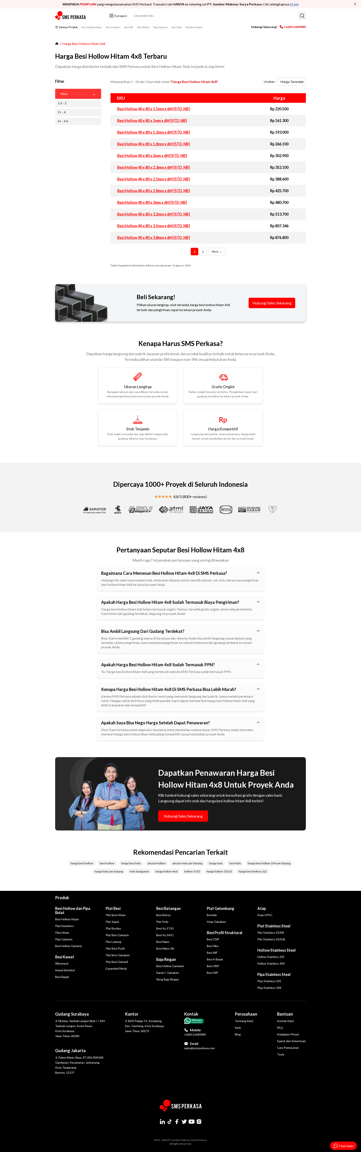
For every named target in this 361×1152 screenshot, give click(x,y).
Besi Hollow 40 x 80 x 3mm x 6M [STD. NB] (152, 202)
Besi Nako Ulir (165, 948)
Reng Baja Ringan (167, 979)
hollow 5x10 (192, 871)
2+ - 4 (62, 112)
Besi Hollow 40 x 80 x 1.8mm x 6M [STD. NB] (153, 144)
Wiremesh (62, 963)
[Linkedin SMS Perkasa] (162, 1121)
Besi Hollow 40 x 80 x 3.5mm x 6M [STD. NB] (153, 226)
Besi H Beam (113, 27)
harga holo (216, 863)
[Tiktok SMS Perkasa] (170, 1121)
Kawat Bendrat (65, 970)
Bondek (212, 915)
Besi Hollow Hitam (91, 27)
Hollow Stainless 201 (271, 957)
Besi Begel (62, 977)
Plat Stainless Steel (273, 926)
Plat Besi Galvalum (118, 955)
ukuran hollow (156, 863)
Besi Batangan (168, 908)
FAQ (280, 1027)
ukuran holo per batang (187, 863)
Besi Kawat (64, 957)
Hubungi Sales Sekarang (271, 303)
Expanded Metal (116, 968)
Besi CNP (213, 939)
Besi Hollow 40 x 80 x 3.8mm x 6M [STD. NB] (153, 237)
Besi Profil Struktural (224, 933)
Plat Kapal (112, 921)
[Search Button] (302, 15)
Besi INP (212, 972)
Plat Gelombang (220, 908)
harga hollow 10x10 (219, 871)
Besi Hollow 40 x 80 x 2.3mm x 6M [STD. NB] (153, 167)
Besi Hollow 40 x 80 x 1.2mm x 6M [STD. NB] (153, 132)
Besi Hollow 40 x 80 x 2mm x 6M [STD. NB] (152, 155)
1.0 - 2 (62, 103)
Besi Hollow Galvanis (68, 946)
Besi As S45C (165, 935)
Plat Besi (113, 908)
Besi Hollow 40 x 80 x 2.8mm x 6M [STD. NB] (153, 190)
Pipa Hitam (62, 932)
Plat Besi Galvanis (117, 935)
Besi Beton (143, 27)
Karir (238, 1027)
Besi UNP (213, 966)
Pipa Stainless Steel (274, 974)
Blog (238, 1034)
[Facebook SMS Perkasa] (177, 1121)
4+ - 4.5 (63, 121)
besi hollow (107, 863)
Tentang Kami (244, 1021)
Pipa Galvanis (160, 27)
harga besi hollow (82, 863)
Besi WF (128, 27)
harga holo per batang (109, 871)
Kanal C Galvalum (167, 972)
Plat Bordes (113, 928)
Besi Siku (177, 27)
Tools (280, 1054)
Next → (217, 251)
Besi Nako (162, 941)
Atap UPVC (265, 915)
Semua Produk (68, 27)
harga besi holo (131, 863)
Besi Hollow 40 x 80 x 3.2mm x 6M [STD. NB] (153, 214)
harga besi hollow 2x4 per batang (269, 863)
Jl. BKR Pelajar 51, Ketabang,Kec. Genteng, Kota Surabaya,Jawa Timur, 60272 (144, 1026)
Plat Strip (162, 921)
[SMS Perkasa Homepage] (70, 15)
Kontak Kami (285, 1021)
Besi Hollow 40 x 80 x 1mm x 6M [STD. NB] (152, 120)
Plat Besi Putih (115, 948)
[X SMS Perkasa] (184, 1121)
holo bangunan (139, 871)
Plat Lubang (113, 941)
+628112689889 (295, 27)
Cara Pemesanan (288, 1047)
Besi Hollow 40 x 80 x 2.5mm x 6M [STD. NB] (153, 179)
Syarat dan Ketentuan (291, 1041)
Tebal (63, 93)
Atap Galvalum (216, 921)
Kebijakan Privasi (288, 1034)
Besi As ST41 (165, 928)
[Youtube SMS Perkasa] (191, 1121)
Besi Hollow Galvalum (170, 966)
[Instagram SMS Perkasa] (199, 1121)
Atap (261, 908)
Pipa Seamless (64, 926)
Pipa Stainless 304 (269, 987)
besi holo (235, 863)
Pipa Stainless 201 (269, 981)
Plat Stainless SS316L (271, 939)
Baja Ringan (166, 959)
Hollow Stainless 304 (271, 963)
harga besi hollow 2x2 (253, 871)
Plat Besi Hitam (194, 27)
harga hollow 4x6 (167, 871)
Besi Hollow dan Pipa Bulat (72, 910)
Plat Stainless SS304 (270, 932)
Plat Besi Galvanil (117, 962)
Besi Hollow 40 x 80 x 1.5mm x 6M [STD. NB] (153, 109)
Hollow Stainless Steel (276, 950)
